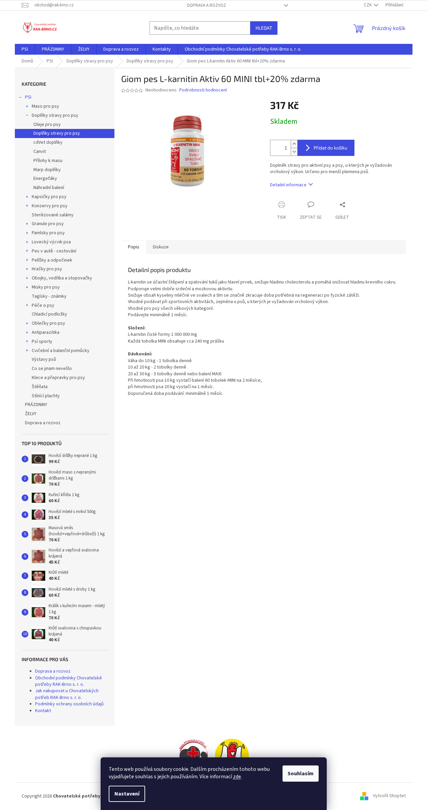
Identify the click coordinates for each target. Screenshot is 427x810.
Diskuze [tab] (161, 247)
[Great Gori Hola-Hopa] (193, 755)
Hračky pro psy (47, 269)
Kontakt (43, 710)
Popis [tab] (133, 247)
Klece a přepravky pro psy (58, 377)
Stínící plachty (46, 396)
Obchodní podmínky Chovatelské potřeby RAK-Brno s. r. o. (68, 681)
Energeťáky (45, 178)
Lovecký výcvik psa (51, 242)
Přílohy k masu (47, 160)
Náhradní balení (48, 187)
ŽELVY (30, 413)
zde (237, 776)
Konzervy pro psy (50, 205)
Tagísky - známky (49, 296)
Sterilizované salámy (53, 215)
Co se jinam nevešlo (52, 368)
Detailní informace (288, 185)
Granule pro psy (48, 223)
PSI (28, 97)
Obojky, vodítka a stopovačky (62, 278)
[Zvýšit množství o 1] (294, 144)
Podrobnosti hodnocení (203, 90)
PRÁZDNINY (36, 404)
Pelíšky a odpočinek (52, 260)
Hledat (264, 28)
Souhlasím (301, 773)
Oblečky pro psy (48, 323)
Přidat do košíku (330, 148)
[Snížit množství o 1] (294, 152)
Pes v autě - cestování (54, 251)
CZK (368, 5)
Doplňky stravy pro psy (55, 115)
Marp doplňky (47, 169)
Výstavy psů (44, 359)
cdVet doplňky (47, 142)
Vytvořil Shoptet (389, 796)
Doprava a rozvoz (206, 5)
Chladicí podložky (49, 314)
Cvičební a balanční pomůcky (60, 350)
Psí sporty (42, 341)
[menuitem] (25, 49)
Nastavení (126, 794)
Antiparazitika (45, 332)
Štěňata (40, 386)
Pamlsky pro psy (48, 233)
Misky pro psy (46, 287)
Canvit (39, 151)
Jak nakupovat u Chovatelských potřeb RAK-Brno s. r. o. (67, 694)
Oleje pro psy (47, 124)
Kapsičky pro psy (49, 196)
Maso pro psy (45, 106)
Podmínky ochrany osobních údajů (69, 704)
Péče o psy (43, 305)
